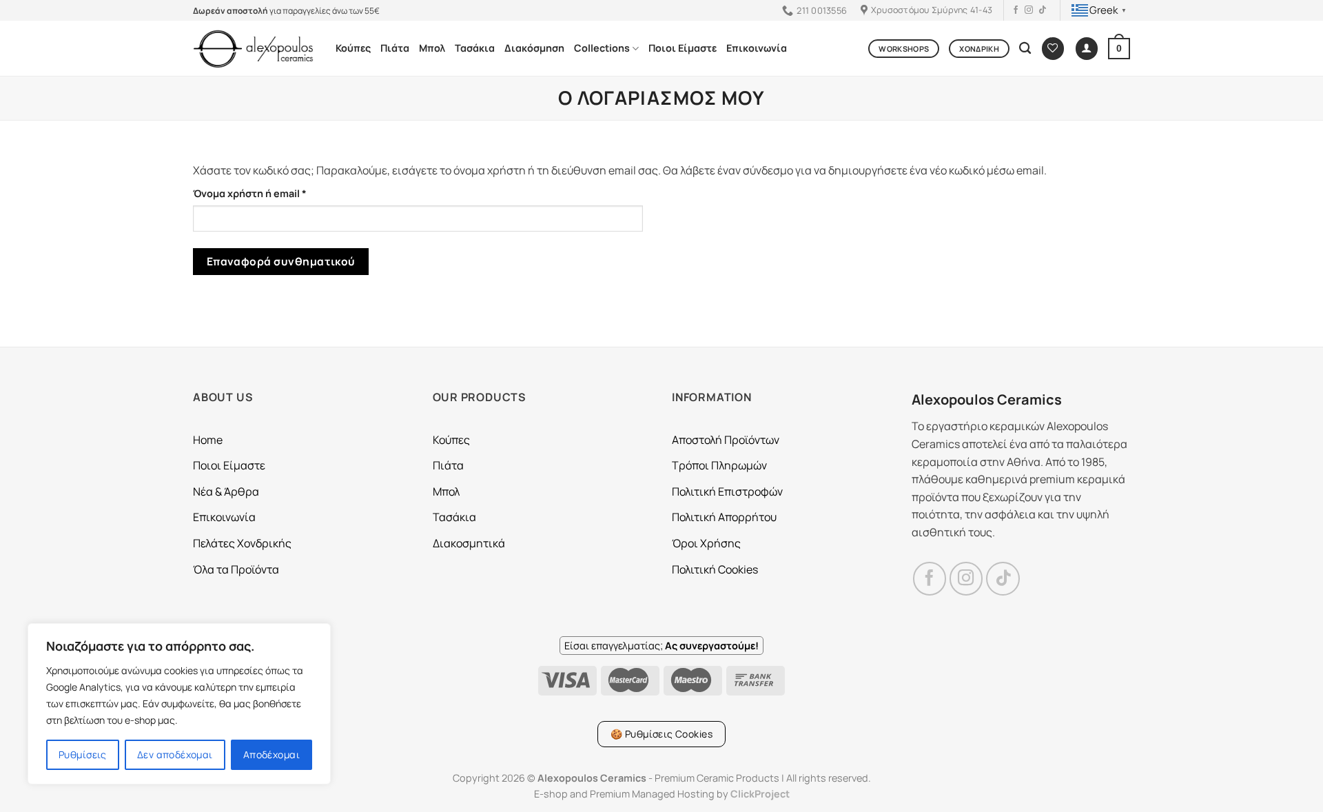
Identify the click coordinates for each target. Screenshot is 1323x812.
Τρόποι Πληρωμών (719, 465)
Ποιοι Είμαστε (682, 47)
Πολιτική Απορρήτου (724, 517)
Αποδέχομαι (271, 754)
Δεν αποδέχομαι (175, 754)
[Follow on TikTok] (1042, 10)
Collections (602, 47)
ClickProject (760, 793)
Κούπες (353, 47)
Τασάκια (475, 47)
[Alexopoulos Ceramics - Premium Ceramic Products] (254, 49)
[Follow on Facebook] (1016, 10)
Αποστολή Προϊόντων (725, 439)
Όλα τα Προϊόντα (236, 569)
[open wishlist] (1053, 48)
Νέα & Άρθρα (226, 491)
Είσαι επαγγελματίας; (661, 645)
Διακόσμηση (534, 47)
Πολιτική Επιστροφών (727, 491)
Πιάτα (394, 47)
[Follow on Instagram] (1029, 10)
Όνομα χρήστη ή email (276, 193)
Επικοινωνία (756, 47)
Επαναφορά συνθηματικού (281, 261)
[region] (179, 703)
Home (208, 439)
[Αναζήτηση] (1025, 48)
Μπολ (432, 47)
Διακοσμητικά (469, 543)
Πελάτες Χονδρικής (242, 543)
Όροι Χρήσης (706, 543)
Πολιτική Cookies (715, 569)
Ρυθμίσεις (83, 754)
